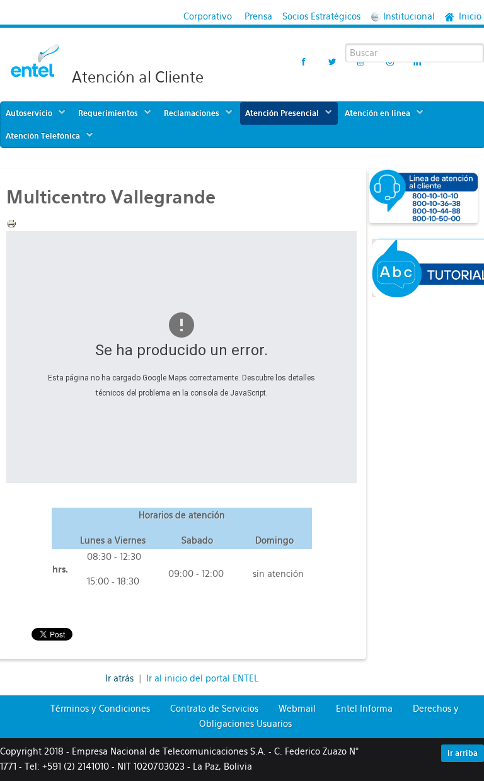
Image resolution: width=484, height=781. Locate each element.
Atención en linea (377, 113)
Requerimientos (108, 113)
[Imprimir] (11, 223)
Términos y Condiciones (100, 709)
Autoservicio (29, 113)
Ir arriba (462, 753)
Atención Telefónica (43, 136)
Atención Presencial (282, 113)
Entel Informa (364, 709)
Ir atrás (120, 678)
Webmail (297, 709)
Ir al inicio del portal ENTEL (202, 678)
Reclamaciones (191, 113)
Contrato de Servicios (214, 709)
